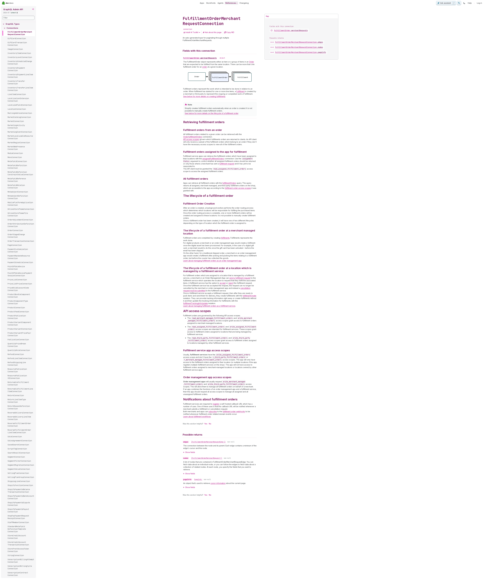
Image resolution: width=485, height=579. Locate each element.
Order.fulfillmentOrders (192, 137)
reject (230, 283)
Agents (220, 3)
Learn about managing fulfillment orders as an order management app (212, 261)
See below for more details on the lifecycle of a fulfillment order (211, 113)
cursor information (218, 483)
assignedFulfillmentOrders (213, 159)
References (230, 3)
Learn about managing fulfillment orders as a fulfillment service (209, 306)
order (204, 67)
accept (223, 283)
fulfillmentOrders (229, 183)
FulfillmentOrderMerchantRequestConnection (299, 42)
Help (470, 3)
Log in (479, 3)
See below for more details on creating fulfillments (204, 96)
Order (251, 62)
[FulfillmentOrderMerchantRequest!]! (206, 458)
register (216, 404)
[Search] (459, 3)
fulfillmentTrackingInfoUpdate (195, 303)
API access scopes (191, 139)
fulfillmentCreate (249, 296)
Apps (202, 3)
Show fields (190, 452)
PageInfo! (198, 479)
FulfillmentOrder (200, 58)
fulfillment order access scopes (238, 188)
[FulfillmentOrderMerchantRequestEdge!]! (208, 442)
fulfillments (225, 238)
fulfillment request (226, 164)
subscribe (213, 411)
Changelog (244, 3)
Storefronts (211, 3)
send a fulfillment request (239, 278)
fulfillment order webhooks (234, 411)
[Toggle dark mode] (464, 3)
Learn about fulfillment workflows (197, 416)
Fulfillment (240, 91)
